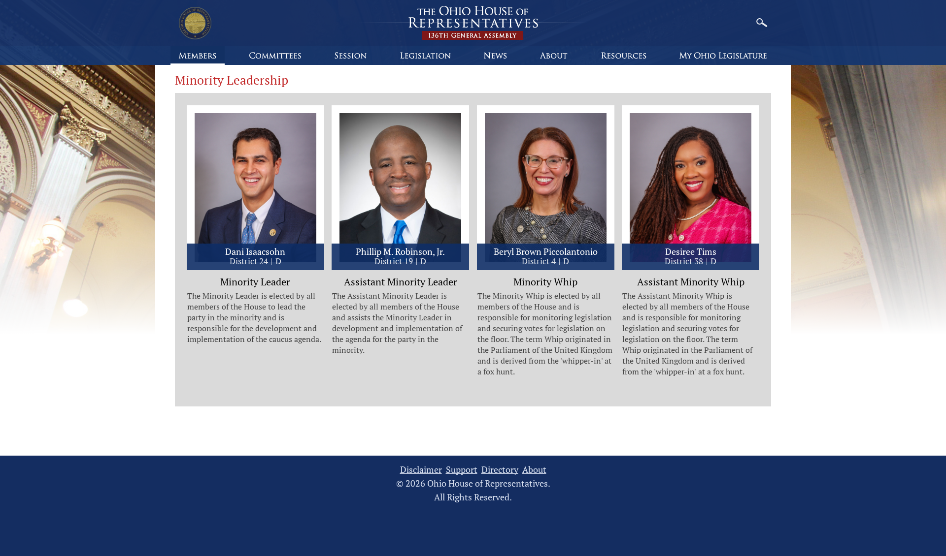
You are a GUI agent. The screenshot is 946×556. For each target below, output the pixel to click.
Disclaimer (421, 469)
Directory (499, 469)
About (534, 469)
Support (461, 469)
